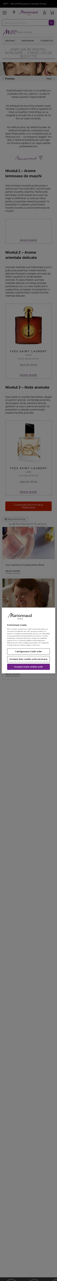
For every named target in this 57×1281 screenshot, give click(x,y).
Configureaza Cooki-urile (28, 652)
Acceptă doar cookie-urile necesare (28, 659)
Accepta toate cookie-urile (28, 667)
